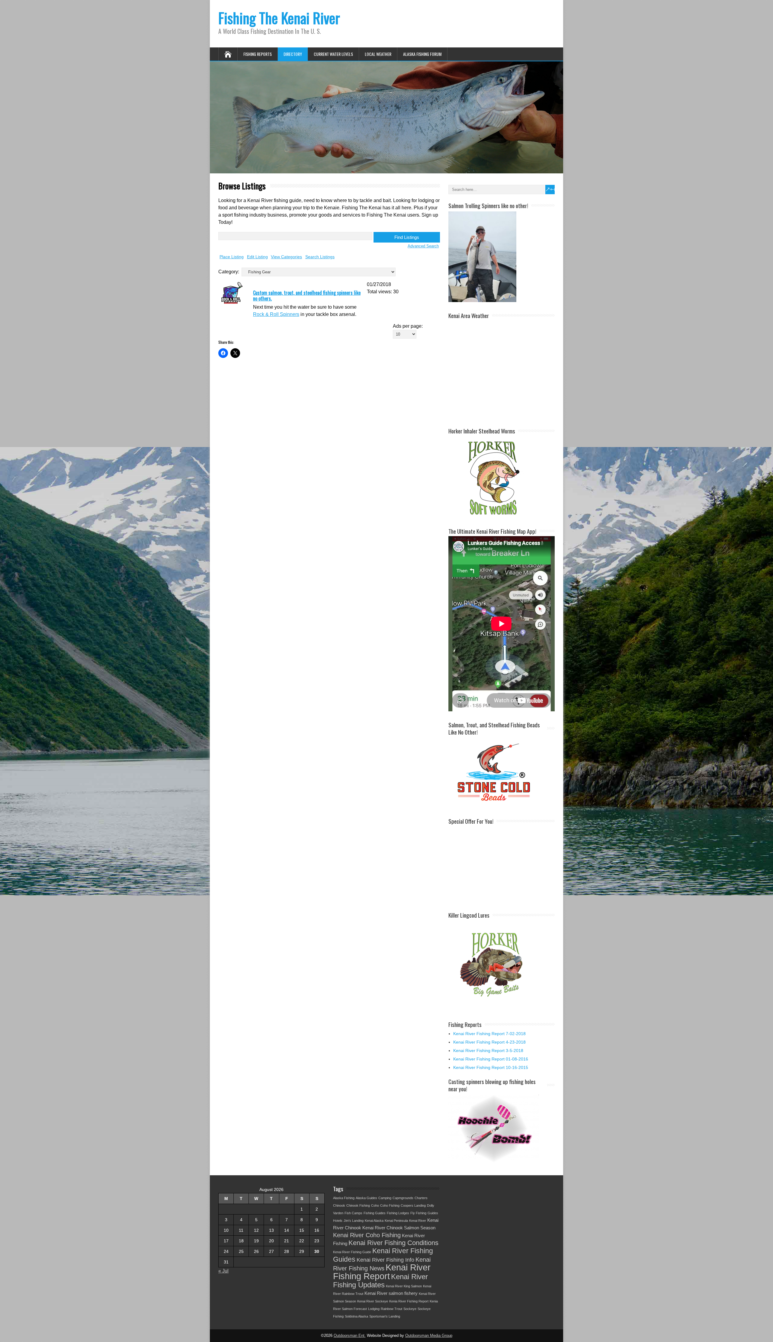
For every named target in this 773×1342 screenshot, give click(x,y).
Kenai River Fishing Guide (352, 1252)
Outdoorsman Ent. (350, 1336)
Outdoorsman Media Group (428, 1336)
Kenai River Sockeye (372, 1301)
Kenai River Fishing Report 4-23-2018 (489, 1042)
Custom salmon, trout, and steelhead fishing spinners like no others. (307, 295)
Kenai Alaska (374, 1220)
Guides (433, 1213)
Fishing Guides (375, 1213)
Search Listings (320, 256)
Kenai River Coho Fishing (367, 1235)
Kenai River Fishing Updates (380, 1281)
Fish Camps (353, 1213)
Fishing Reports (257, 54)
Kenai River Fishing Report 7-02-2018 (489, 1033)
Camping (384, 1198)
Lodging (374, 1309)
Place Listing (232, 256)
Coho (375, 1205)
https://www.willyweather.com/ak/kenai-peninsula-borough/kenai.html (502, 417)
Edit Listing (257, 256)
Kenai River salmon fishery (391, 1293)
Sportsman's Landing (384, 1316)
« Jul (223, 1270)
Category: (228, 271)
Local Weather (378, 54)
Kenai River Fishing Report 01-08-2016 (490, 1059)
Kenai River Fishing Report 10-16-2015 (490, 1067)
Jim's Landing (354, 1220)
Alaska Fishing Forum (422, 54)
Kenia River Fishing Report (408, 1301)
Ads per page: (408, 326)
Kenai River (417, 1220)
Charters (421, 1198)
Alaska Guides (366, 1198)
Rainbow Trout (391, 1309)
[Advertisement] (493, 864)
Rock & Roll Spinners (276, 314)
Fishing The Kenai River (279, 17)
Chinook (339, 1205)
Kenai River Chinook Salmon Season (398, 1227)
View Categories (286, 256)
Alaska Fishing (343, 1198)
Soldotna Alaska (356, 1316)
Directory (293, 54)
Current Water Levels (333, 54)
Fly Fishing (418, 1213)
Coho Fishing (389, 1205)
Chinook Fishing (358, 1205)
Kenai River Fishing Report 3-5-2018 (488, 1050)
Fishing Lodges (398, 1213)
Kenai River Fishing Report (382, 1271)
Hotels (337, 1220)
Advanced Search (423, 246)
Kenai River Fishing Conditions (393, 1243)
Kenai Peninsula (396, 1220)
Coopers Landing (413, 1205)
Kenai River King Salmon (404, 1286)
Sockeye (409, 1309)
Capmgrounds (403, 1198)
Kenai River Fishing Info (385, 1260)
